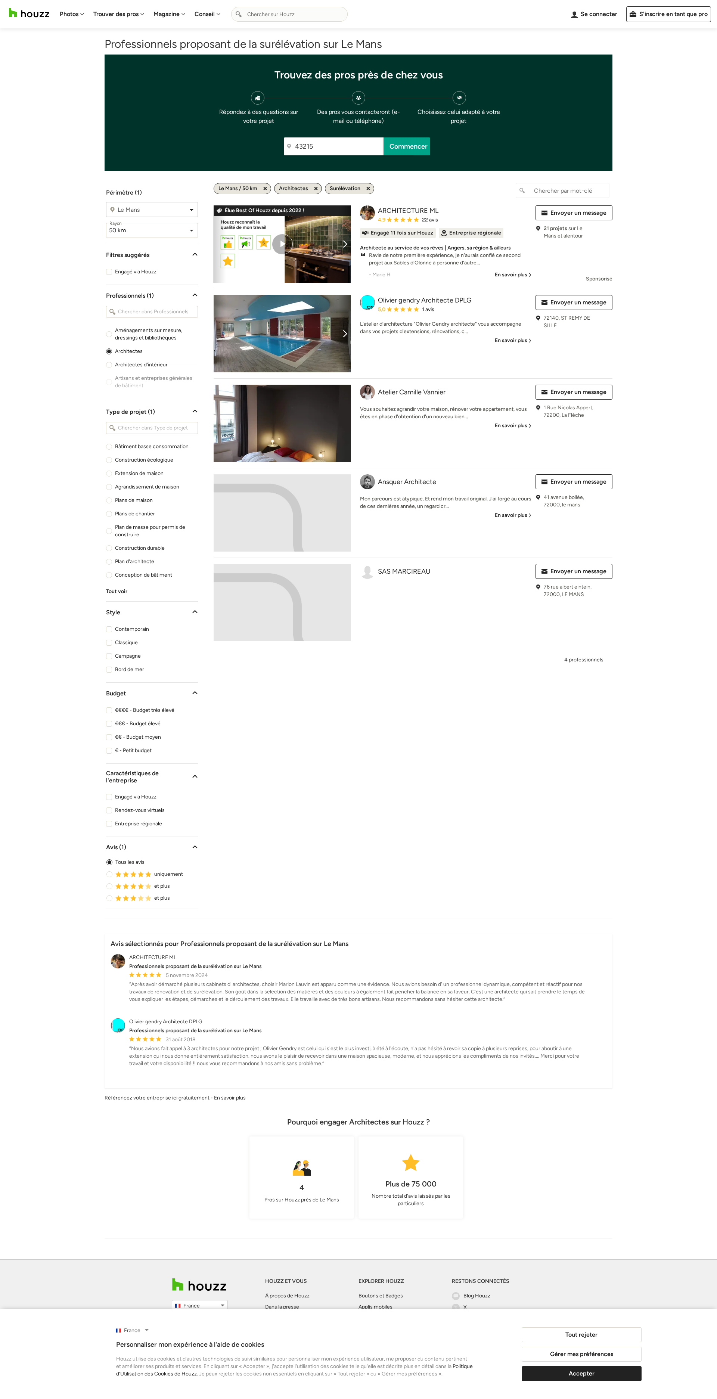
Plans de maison (134, 500)
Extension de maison (139, 473)
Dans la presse (282, 1307)
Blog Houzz (476, 1296)
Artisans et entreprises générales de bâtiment (153, 382)
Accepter (582, 1373)
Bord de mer (129, 669)
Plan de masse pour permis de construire (150, 531)
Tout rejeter (581, 1334)
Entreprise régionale (138, 824)
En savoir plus (230, 1098)
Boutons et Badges (380, 1296)
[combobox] (289, 14)
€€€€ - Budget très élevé (144, 710)
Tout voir (116, 591)
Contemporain (132, 629)
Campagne (128, 656)
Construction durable (140, 548)
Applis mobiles (375, 1307)
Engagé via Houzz (135, 272)
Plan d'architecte (134, 561)
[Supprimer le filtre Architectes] (316, 188)
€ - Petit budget (133, 750)
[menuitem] (72, 14)
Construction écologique (144, 460)
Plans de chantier (135, 514)
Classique (126, 642)
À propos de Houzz (287, 1296)
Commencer (408, 146)
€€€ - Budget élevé (138, 723)
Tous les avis (130, 862)
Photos (69, 14)
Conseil (205, 14)
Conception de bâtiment (143, 575)
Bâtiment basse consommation (152, 446)
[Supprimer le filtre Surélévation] (368, 188)
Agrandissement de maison (147, 487)
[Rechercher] (238, 14)
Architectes (129, 351)
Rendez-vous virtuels (140, 810)
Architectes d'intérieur (141, 365)
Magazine (166, 14)
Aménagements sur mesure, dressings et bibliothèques (148, 334)
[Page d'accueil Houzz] (29, 12)
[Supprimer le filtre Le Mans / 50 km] (265, 188)
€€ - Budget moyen (138, 737)
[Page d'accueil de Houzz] (199, 1284)
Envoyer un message (578, 212)
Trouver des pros (116, 14)
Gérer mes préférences (581, 1354)
